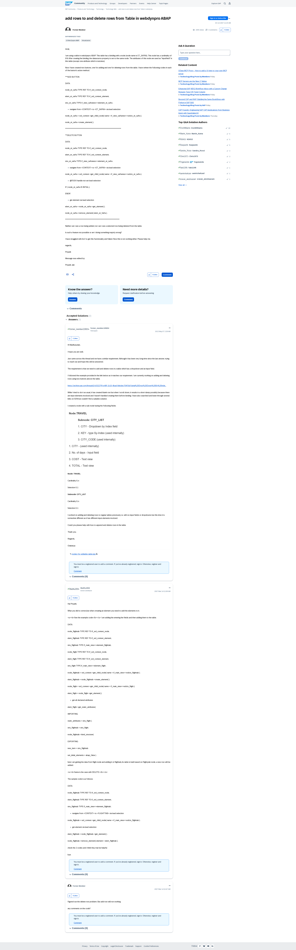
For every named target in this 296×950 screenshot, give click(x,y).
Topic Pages (163, 3)
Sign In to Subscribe (218, 18)
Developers (122, 3)
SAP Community (70, 9)
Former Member (79, 30)
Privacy (84, 946)
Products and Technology (97, 3)
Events (141, 3)
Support (138, 946)
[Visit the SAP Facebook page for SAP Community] (200, 946)
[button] (221, 30)
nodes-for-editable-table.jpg (83, 554)
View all (181, 185)
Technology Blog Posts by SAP (192, 105)
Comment (167, 275)
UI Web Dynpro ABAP (72, 40)
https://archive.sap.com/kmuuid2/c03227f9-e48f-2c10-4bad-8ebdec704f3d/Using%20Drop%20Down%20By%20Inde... (117, 386)
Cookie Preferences (151, 946)
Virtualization (86, 40)
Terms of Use (94, 946)
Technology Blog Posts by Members (195, 77)
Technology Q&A (111, 9)
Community (79, 3)
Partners (133, 3)
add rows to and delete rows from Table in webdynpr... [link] (135, 9)
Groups (112, 3)
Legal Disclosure (117, 946)
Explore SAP (216, 3)
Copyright (104, 946)
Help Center (151, 3)
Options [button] (229, 18)
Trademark (129, 946)
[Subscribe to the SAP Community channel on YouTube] (208, 946)
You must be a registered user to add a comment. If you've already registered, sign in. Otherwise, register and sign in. (117, 565)
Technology (100, 9)
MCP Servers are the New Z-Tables (192, 81)
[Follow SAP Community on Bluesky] (204, 946)
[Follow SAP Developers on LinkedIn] (212, 946)
